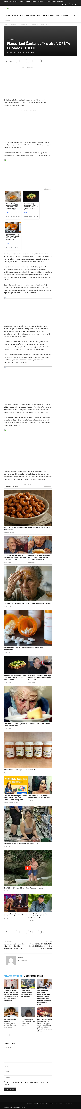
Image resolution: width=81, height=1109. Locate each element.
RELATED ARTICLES (13, 976)
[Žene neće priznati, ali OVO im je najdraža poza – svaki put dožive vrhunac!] (28, 1012)
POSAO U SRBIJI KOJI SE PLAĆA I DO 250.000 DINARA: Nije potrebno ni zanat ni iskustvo (40, 946)
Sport (57, 15)
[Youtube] (75, 4)
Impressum (60, 1)
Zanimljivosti (65, 15)
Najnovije (15, 15)
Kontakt (28, 1)
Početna (22, 1)
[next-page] (8, 1035)
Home (5, 24)
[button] (74, 15)
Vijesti (21, 15)
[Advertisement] (27, 83)
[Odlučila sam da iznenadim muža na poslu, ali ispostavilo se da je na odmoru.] (28, 984)
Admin (10, 52)
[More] (42, 61)
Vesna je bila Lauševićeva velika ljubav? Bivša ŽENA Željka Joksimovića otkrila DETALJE (14, 946)
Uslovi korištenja (51, 1)
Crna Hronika (30, 15)
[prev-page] (5, 1035)
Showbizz (51, 15)
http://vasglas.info (22, 960)
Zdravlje (7, 20)
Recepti (39, 15)
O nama (34, 1)
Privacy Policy (41, 1)
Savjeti (45, 15)
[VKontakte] (72, 4)
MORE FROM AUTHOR (33, 976)
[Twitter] (65, 4)
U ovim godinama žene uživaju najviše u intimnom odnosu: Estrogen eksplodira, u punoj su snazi (10, 1023)
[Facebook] (62, 4)
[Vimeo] (69, 4)
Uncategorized (13, 24)
